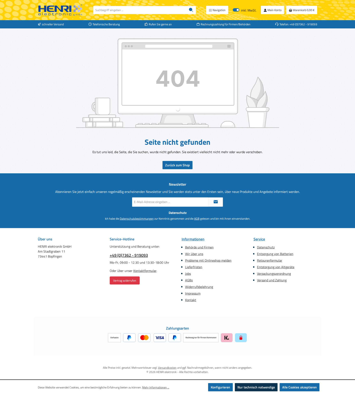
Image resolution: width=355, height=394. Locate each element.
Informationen (193, 239)
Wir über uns (194, 253)
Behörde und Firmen (199, 247)
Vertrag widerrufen (124, 280)
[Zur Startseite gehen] (60, 10)
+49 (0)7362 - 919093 (129, 255)
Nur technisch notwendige (256, 387)
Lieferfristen (193, 267)
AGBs (189, 280)
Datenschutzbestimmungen (137, 218)
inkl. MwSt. (244, 10)
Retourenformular (269, 260)
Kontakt (190, 299)
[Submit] (216, 202)
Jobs (188, 273)
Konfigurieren (220, 387)
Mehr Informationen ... (155, 387)
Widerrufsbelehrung (199, 286)
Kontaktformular (144, 270)
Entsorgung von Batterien (275, 253)
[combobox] (140, 10)
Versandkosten (167, 367)
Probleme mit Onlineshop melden (208, 260)
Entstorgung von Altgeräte (275, 267)
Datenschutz (266, 247)
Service (259, 239)
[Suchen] (191, 10)
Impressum (193, 293)
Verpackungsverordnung (274, 273)
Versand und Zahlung (272, 280)
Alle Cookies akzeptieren (299, 387)
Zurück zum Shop (177, 165)
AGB (196, 218)
